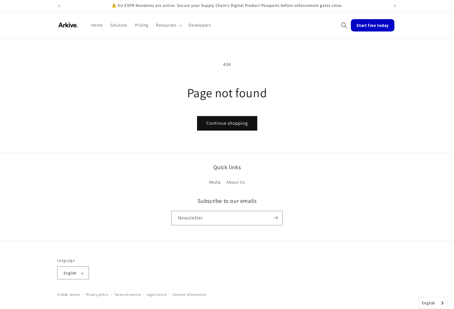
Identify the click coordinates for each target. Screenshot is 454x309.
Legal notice (156, 294)
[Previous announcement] (59, 6)
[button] (168, 25)
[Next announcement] (394, 6)
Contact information (189, 294)
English (428, 303)
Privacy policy (97, 294)
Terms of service (128, 294)
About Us (235, 182)
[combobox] (433, 303)
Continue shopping (227, 123)
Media (215, 182)
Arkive (75, 295)
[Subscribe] (275, 218)
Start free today (372, 25)
